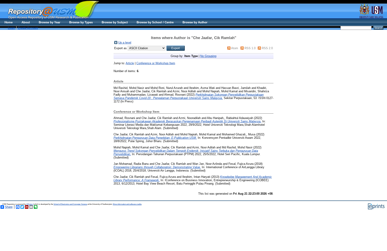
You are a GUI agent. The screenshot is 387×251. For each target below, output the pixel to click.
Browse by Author (195, 22)
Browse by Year (49, 22)
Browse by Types (81, 22)
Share (9, 207)
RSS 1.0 (250, 48)
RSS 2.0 (267, 48)
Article (130, 63)
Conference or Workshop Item (155, 63)
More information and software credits (127, 204)
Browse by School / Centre (155, 22)
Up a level (124, 42)
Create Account (28, 28)
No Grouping (208, 56)
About (26, 22)
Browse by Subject (115, 22)
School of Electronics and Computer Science (70, 204)
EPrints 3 (29, 204)
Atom (234, 48)
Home (8, 22)
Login (11, 28)
